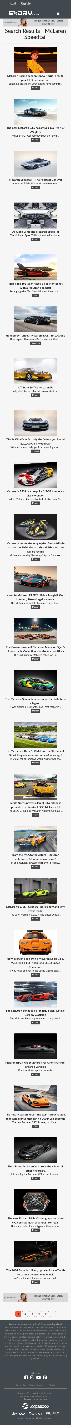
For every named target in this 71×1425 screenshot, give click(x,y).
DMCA (52, 1385)
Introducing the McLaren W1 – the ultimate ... (35, 1174)
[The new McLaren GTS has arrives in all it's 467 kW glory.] (35, 123)
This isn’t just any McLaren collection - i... (35, 655)
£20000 (35, 451)
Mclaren (35, 88)
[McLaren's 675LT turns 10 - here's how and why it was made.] (35, 902)
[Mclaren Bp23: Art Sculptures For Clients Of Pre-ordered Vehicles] (35, 1058)
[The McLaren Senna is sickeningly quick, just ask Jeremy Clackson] (35, 1006)
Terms (33, 1385)
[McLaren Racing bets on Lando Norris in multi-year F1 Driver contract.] (35, 71)
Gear (36, 295)
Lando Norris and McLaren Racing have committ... (35, 84)
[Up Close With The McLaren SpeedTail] (35, 227)
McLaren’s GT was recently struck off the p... (35, 136)
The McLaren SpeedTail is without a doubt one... (35, 235)
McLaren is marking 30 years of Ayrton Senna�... (35, 555)
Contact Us (42, 1385)
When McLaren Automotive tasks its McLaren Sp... (36, 499)
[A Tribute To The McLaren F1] (35, 383)
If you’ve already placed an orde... (36, 1070)
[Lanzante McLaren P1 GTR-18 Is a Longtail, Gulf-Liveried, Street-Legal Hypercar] (35, 591)
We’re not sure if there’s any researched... (35, 1278)
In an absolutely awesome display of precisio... (35, 863)
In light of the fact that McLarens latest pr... (35, 391)
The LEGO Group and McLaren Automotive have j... (35, 811)
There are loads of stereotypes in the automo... (35, 1226)
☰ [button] (58, 13)
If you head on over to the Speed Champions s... (35, 971)
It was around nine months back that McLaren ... (35, 707)
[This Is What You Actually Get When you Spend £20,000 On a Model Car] (35, 435)
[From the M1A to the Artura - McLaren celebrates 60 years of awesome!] (35, 850)
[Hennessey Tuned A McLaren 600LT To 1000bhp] (35, 331)
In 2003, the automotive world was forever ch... (35, 759)
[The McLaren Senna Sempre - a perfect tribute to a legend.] (35, 695)
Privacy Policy (22, 1385)
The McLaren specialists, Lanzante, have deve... (35, 603)
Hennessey (35, 343)
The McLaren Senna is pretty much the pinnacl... (35, 1019)
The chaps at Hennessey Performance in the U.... (35, 339)
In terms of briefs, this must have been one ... (35, 183)
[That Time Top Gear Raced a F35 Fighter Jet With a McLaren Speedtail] (35, 279)
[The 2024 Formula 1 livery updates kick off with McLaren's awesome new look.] (35, 1266)
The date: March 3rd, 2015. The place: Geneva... (35, 915)
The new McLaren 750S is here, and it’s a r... (35, 1122)
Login (13, 3)
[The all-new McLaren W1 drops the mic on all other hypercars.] (35, 1162)
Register (26, 3)
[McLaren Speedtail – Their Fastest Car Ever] (35, 175)
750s (36, 1126)
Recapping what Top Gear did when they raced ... (36, 291)
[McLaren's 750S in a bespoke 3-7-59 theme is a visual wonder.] (35, 487)
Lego (35, 815)
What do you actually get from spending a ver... (36, 447)
